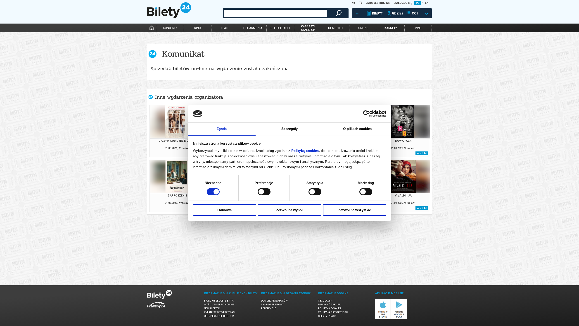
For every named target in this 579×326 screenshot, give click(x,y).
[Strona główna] (169, 17)
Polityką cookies (305, 151)
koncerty (170, 28)
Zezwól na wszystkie (354, 210)
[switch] (264, 191)
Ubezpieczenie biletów (219, 316)
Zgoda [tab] (222, 129)
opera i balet (280, 28)
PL (417, 3)
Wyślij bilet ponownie (219, 304)
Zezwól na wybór (289, 210)
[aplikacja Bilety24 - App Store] (383, 318)
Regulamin (325, 300)
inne (418, 28)
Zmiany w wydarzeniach (220, 312)
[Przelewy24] (156, 308)
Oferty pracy (327, 316)
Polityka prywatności (333, 312)
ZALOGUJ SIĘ (403, 3)
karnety (390, 28)
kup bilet (422, 153)
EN (427, 3)
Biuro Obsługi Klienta (218, 300)
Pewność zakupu (329, 304)
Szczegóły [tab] (289, 129)
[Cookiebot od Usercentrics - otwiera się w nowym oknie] (366, 113)
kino (197, 28)
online (363, 28)
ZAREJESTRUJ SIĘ (378, 3)
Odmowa (224, 210)
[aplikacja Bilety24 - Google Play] (399, 318)
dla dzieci (335, 28)
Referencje (268, 308)
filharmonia (252, 28)
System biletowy (272, 304)
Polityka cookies (329, 308)
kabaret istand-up (308, 28)
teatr (225, 28)
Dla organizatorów (274, 300)
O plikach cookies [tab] (357, 129)
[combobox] (275, 13)
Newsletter (212, 308)
